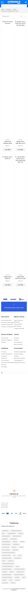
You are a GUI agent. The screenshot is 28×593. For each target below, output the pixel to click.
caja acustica (13, 538)
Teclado (13, 582)
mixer (17, 566)
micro (3, 560)
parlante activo (20, 571)
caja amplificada (6, 541)
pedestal (17, 577)
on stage (4, 571)
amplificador (5, 530)
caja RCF (15, 541)
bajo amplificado (11, 533)
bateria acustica (6, 536)
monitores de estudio (19, 569)
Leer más (7, 149)
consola (22, 541)
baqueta (21, 533)
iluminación (15, 549)
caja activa (4, 538)
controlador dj (5, 547)
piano (23, 577)
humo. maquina (5, 549)
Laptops (7, 139)
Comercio (8, 9)
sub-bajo (17, 580)
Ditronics (14, 547)
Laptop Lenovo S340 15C (8, 277)
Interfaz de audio (6, 555)
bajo (3, 533)
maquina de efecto (6, 558)
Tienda (14, 9)
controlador (16, 544)
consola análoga (6, 544)
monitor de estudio (6, 569)
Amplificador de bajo (16, 530)
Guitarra (21, 547)
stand (10, 580)
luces (19, 555)
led (14, 555)
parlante (12, 571)
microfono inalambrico (7, 566)
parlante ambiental (6, 574)
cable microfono (17, 536)
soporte (4, 580)
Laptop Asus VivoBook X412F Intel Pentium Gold (8, 143)
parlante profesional (7, 577)
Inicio (2, 9)
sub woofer (5, 582)
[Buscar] (25, 5)
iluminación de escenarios (8, 552)
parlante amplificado (19, 574)
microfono (10, 560)
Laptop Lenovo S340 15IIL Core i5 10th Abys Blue (20, 143)
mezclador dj (17, 558)
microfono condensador (8, 563)
